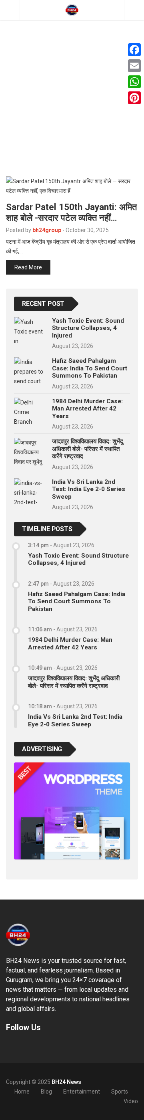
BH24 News (66, 1082)
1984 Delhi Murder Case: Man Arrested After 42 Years (87, 409)
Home (22, 1091)
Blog (46, 1091)
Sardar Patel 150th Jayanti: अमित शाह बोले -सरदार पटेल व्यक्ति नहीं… (71, 212)
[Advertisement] (72, 76)
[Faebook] (9, 1046)
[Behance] (20, 1046)
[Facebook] (134, 50)
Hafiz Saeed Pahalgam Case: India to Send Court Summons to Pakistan (89, 368)
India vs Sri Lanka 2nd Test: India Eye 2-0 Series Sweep (88, 489)
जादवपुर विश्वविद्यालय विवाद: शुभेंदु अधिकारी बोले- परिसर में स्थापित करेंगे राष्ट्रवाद (87, 449)
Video (131, 1101)
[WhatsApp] (134, 82)
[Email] (134, 66)
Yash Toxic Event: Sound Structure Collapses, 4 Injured (88, 328)
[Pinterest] (134, 98)
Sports (119, 1091)
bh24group (46, 230)
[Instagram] (30, 1046)
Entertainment (81, 1091)
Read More (28, 267)
